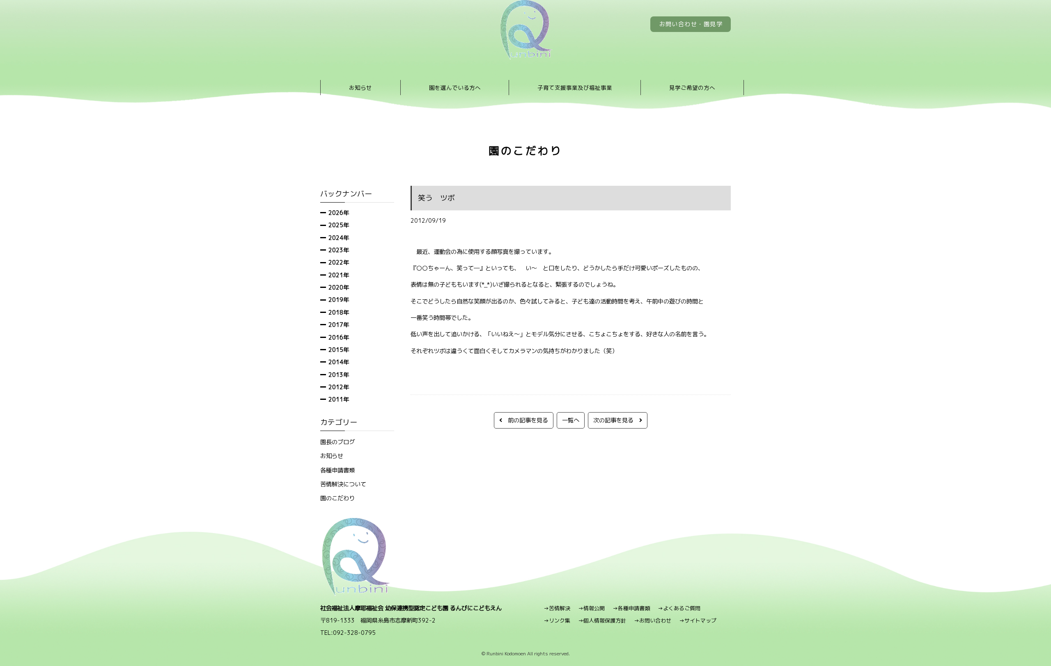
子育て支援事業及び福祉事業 (574, 87)
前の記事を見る (525, 420)
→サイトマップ (697, 620)
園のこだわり (337, 498)
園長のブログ (337, 442)
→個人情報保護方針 (602, 620)
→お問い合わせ (652, 620)
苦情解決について (343, 484)
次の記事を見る (616, 420)
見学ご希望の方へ (692, 87)
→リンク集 (557, 620)
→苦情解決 (557, 608)
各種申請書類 (337, 470)
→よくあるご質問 (679, 608)
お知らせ (360, 87)
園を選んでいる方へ (455, 87)
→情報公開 (591, 608)
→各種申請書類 (631, 608)
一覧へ (570, 420)
